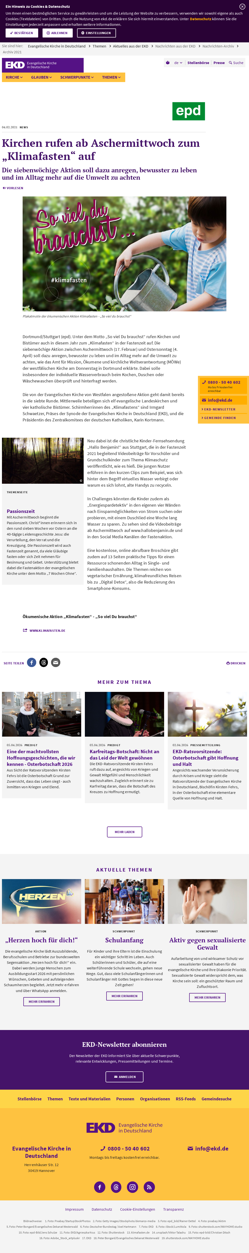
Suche (238, 62)
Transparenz (173, 1209)
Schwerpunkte (75, 77)
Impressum (74, 1209)
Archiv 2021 (12, 51)
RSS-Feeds (186, 1099)
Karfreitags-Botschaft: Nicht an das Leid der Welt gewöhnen (124, 754)
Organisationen (155, 1099)
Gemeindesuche (216, 1099)
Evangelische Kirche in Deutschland (57, 46)
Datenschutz (200, 18)
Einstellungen (98, 33)
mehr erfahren (41, 1001)
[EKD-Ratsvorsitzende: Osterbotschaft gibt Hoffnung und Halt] (207, 714)
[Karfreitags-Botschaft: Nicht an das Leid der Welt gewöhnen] (124, 714)
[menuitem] (168, 62)
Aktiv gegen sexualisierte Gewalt (207, 943)
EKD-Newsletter (220, 409)
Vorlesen (15, 188)
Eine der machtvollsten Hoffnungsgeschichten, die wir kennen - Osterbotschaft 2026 (41, 757)
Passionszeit (21, 511)
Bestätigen (23, 33)
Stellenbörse (30, 1099)
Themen (100, 46)
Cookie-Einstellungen (137, 1209)
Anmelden (127, 1077)
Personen (125, 1099)
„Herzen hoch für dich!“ (41, 940)
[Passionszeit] (43, 461)
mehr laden (124, 832)
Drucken (238, 663)
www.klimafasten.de (47, 630)
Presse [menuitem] (219, 62)
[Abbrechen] (242, 7)
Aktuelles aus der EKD (131, 46)
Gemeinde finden (220, 418)
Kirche (12, 77)
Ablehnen (59, 33)
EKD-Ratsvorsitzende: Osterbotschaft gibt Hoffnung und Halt (205, 757)
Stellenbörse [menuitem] (198, 62)
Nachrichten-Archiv (219, 46)
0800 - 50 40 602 (223, 382)
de (176, 62)
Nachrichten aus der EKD (175, 46)
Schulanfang (124, 940)
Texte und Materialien (89, 1099)
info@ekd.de (219, 400)
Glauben (39, 77)
